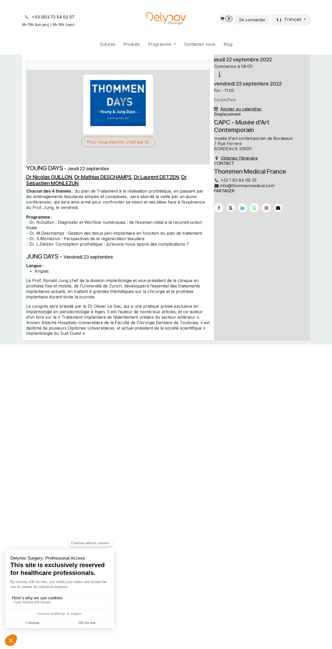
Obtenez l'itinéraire (239, 158)
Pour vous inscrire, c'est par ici (118, 142)
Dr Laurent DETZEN (156, 177)
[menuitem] (107, 44)
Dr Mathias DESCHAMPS (103, 177)
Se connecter (252, 19)
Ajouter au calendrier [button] (241, 109)
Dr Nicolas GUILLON (49, 177)
